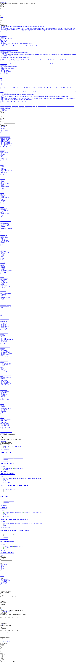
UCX (1, 82)
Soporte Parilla (43, 106)
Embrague (2, 88)
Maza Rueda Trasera (28, 28)
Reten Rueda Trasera (27, 32)
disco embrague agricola (5, 357)
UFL (1, 83)
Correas (1, 74)
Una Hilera (20, 30)
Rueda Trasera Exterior (4, 146)
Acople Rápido (11, 54)
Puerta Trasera (70, 87)
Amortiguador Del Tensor (25, 96)
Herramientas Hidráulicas (5, 49)
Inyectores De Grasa (34, 54)
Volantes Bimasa (15, 91)
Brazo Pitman (27, 106)
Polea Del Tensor (16, 96)
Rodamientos (3, 26)
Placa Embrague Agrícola (33, 91)
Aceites (1, 58)
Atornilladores (8, 45)
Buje (36, 106)
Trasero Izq (49, 87)
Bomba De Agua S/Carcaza (16, 101)
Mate (31, 107)
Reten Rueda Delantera (18, 32)
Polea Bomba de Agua (4, 391)
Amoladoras (2, 45)
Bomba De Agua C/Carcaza (5, 101)
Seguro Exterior (3, 36)
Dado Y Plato (3, 41)
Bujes (39, 106)
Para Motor (30, 59)
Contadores (64, 54)
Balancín (5, 103)
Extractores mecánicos (14, 52)
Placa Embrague (29, 89)
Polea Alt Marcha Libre (39, 96)
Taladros (24, 45)
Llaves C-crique (21, 47)
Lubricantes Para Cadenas (5, 68)
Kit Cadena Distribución (21, 98)
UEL (1, 84)
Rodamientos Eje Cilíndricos (5, 71)
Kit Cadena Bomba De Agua (31, 98)
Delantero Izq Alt (30, 87)
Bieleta (34, 106)
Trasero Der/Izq (44, 87)
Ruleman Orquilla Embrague (52, 89)
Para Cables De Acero (14, 57)
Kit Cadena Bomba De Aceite (43, 98)
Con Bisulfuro (66, 63)
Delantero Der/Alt (37, 87)
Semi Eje (34, 30)
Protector (58, 59)
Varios (6, 43)
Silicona (24, 57)
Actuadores (6, 91)
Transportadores (8, 55)
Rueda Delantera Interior (52, 29)
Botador (2, 103)
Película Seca (3, 67)
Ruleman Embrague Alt (54, 91)
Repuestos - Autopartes (30, 26)
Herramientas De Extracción (5, 51)
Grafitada (45, 63)
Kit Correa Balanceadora (11, 98)
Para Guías (50, 59)
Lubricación (20, 26)
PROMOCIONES (41, 26)
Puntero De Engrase (49, 54)
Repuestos (6, 54)
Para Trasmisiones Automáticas (66, 59)
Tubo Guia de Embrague (62, 89)
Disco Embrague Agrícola (23, 91)
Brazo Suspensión (15, 106)
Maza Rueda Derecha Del (57, 28)
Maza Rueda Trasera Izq (37, 28)
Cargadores (14, 43)
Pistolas (39, 54)
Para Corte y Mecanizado (16, 59)
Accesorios (2, 43)
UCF (1, 78)
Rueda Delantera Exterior (31, 29)
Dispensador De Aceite (57, 54)
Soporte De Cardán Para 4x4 (28, 94)
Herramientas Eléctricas (4, 44)
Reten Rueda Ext (3, 32)
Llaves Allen (12, 47)
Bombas (2, 50)
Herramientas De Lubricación (6, 53)
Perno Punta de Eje (29, 30)
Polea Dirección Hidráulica (50, 96)
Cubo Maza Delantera (4, 139)
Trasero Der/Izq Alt (60, 87)
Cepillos (57, 47)
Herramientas (15, 26)
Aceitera (2, 54)
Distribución (2, 97)
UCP (1, 79)
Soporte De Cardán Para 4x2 (17, 94)
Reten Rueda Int (10, 32)
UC (1, 75)
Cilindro (5, 50)
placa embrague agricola (65, 91)
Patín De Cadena (10, 99)
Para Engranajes (36, 59)
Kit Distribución (3, 98)
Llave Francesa (43, 47)
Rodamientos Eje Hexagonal (5, 73)
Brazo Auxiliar (21, 106)
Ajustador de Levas (21, 99)
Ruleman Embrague (36, 89)
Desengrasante (3, 65)
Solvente (27, 57)
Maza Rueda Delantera (20, 28)
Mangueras (43, 54)
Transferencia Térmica (4, 60)
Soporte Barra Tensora (26, 107)
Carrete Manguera (20, 54)
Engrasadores (27, 54)
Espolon (65, 87)
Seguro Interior (3, 37)
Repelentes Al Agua (8, 63)
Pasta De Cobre (28, 63)
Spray (1, 56)
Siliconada (41, 63)
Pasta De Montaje (15, 63)
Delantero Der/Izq (3, 87)
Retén (1, 31)
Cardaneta (10, 94)
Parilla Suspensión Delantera (5, 106)
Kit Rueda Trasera (12, 28)
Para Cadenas (6, 57)
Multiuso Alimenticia (35, 63)
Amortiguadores (3, 86)
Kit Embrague (3, 89)
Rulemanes (2, 27)
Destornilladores (36, 47)
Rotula (31, 106)
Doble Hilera (15, 30)
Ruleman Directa (43, 89)
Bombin (9, 91)
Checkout (2, 629)
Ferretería (2, 42)
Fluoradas (71, 63)
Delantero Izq (15, 87)
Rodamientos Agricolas (4, 70)
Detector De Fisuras (13, 60)
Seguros (23, 30)
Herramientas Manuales (4, 46)
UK (1, 77)
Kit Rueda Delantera (4, 28)
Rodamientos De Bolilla (5, 33)
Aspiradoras (20, 45)
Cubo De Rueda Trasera (21, 29)
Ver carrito (2, 624)
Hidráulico (2, 59)
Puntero (68, 106)
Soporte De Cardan (4, 93)
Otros (45, 30)
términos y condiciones (7, 611)
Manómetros (12, 50)
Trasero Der (54, 87)
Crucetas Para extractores (23, 52)
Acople (8, 50)
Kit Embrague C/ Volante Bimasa (12, 89)
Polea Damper (32, 96)
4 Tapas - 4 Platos (3, 40)
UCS (1, 80)
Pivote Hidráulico (29, 99)
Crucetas (11, 26)
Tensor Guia (63, 98)
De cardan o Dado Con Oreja (6, 38)
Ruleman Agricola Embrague (43, 91)
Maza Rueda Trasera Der (47, 28)
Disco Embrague (22, 89)
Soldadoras (38, 45)
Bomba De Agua (3, 100)
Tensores (5, 96)
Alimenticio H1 (22, 63)
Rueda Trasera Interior (8, 30)
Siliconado (55, 59)
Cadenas (53, 98)
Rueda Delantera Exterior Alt (41, 29)
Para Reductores (8, 59)
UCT (1, 81)
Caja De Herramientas (20, 43)
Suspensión (2, 105)
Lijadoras (28, 45)
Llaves (16, 47)
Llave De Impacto (14, 45)
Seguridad (9, 43)
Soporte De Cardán (4, 94)
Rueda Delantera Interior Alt (62, 29)
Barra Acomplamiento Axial (55, 106)
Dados (25, 47)
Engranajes (20, 57)
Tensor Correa (58, 98)
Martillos (31, 47)
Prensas (28, 47)
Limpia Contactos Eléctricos (5, 66)
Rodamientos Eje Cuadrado (5, 72)
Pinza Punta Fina (6, 47)
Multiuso (2, 57)
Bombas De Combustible (5, 108)
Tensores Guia (10, 96)
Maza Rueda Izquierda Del (67, 28)
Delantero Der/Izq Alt (23, 87)
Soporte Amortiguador (17, 107)
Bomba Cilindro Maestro (5, 347)
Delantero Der (10, 87)
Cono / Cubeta (3, 35)
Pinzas (1, 47)
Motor (1, 102)
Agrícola (24, 26)
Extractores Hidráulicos (4, 52)
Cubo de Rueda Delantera (12, 29)
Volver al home (3, 441)
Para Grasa (73, 54)
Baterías (30, 43)
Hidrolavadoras (33, 45)
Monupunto (2, 55)
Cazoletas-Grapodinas (8, 107)
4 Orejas (2, 39)
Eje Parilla (48, 106)
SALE (36, 26)
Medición (27, 43)
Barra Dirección (64, 106)
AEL (1, 85)
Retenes (7, 26)
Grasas (1, 61)
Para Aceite (69, 54)
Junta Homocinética (40, 30)
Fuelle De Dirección (4, 422)
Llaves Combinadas (49, 47)
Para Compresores (24, 59)
